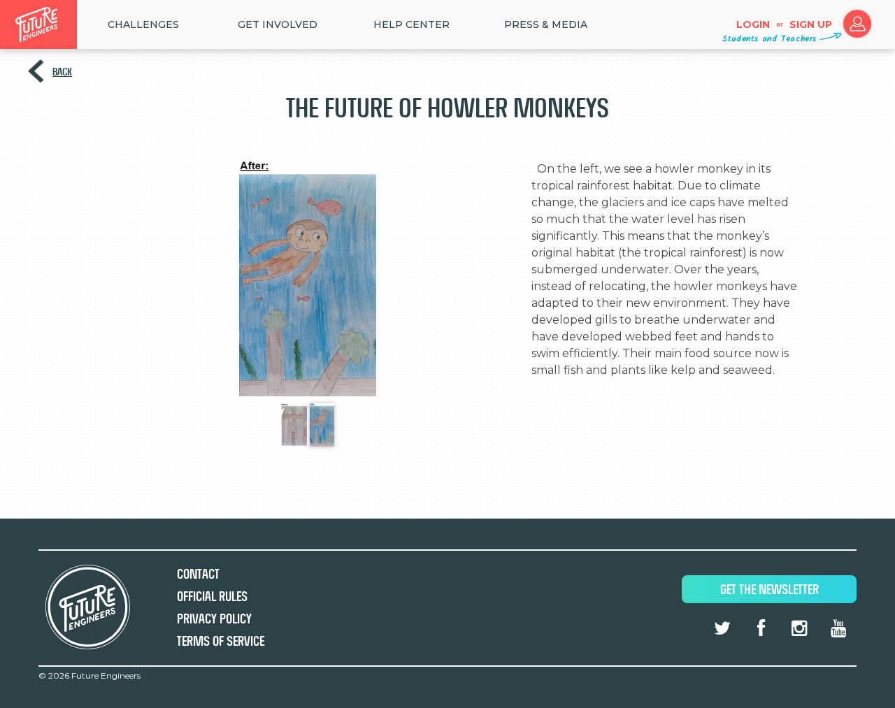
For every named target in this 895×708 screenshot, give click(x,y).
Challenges (143, 24)
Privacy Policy (214, 619)
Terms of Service (220, 641)
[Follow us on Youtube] (838, 628)
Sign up (810, 24)
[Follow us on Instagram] (799, 628)
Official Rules (212, 596)
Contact (198, 574)
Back (62, 72)
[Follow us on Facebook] (760, 628)
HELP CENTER (411, 24)
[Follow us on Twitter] (722, 628)
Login (753, 24)
